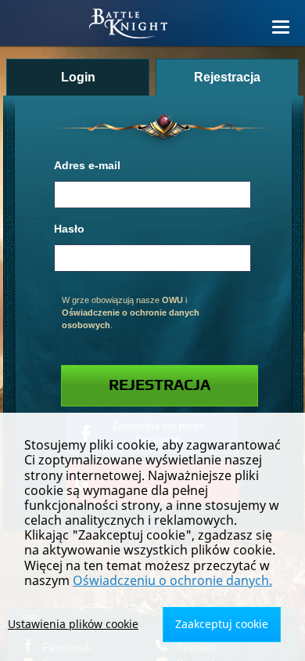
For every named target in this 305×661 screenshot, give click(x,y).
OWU (172, 300)
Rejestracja (159, 385)
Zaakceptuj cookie (221, 623)
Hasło (69, 229)
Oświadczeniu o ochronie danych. (172, 580)
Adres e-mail (87, 166)
